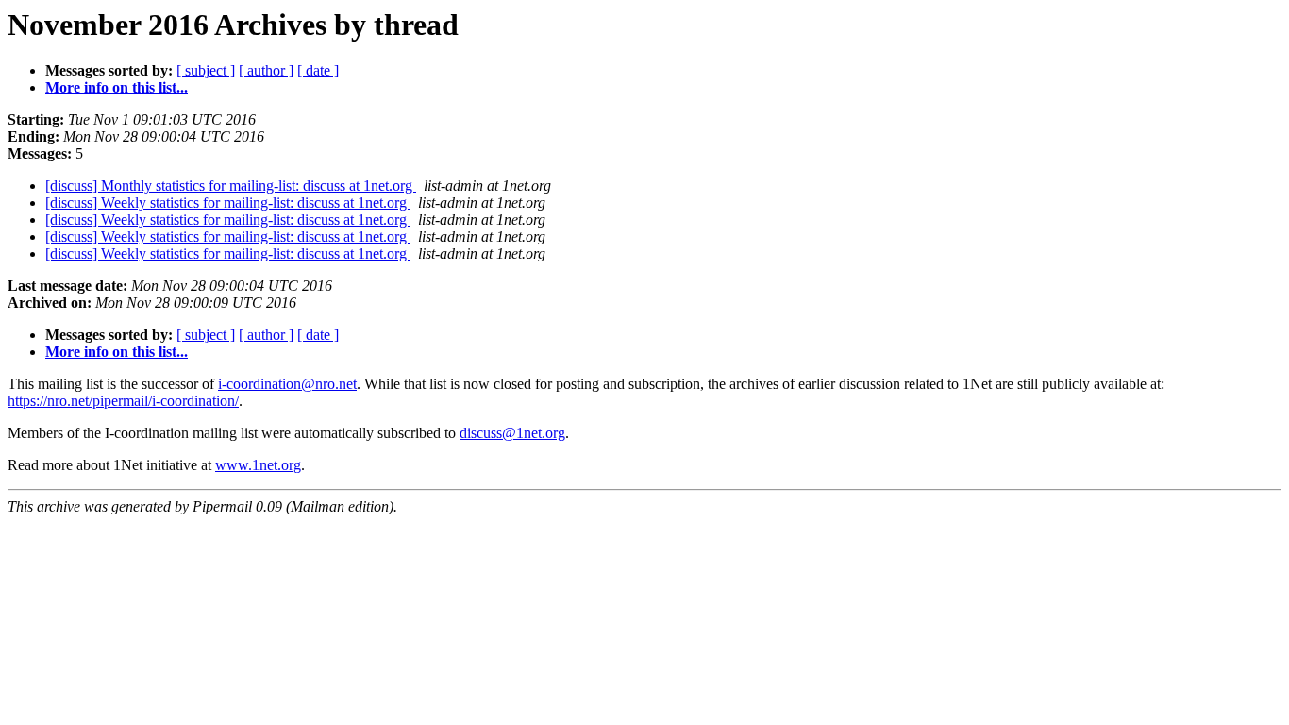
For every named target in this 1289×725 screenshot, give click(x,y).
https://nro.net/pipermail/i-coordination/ (123, 401)
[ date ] (318, 70)
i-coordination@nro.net (287, 384)
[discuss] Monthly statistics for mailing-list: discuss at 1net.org (230, 185)
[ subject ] (205, 70)
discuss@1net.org (512, 433)
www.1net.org (258, 465)
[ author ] (266, 70)
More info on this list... (116, 87)
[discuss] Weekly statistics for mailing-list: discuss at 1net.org (227, 202)
